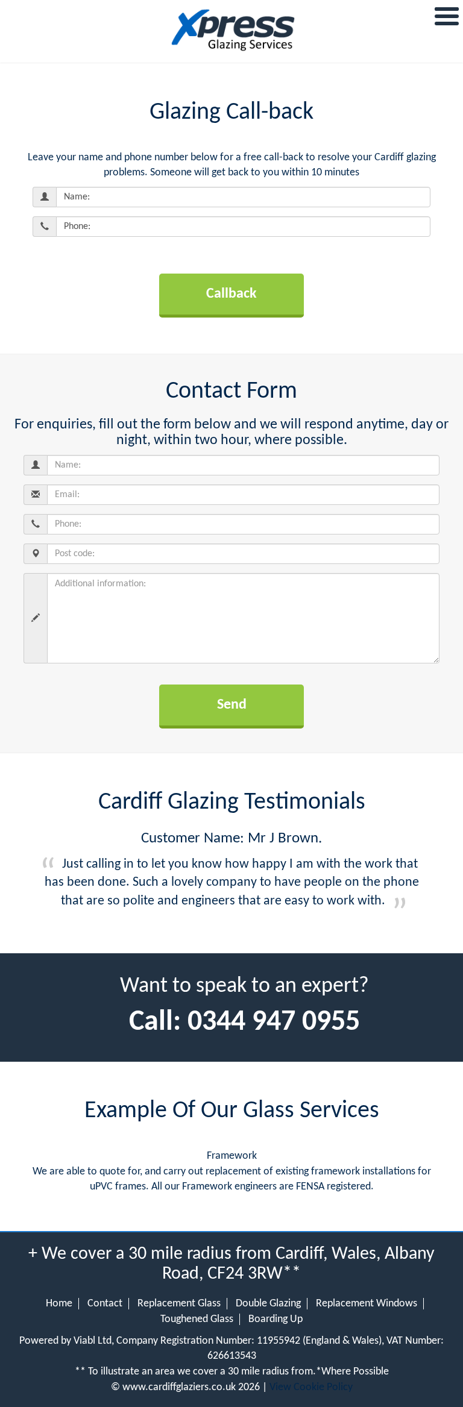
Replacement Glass (179, 1303)
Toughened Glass (196, 1319)
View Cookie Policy (311, 1387)
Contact (104, 1303)
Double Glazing (268, 1303)
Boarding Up (275, 1319)
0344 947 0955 (273, 1022)
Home (59, 1303)
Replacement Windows (366, 1303)
